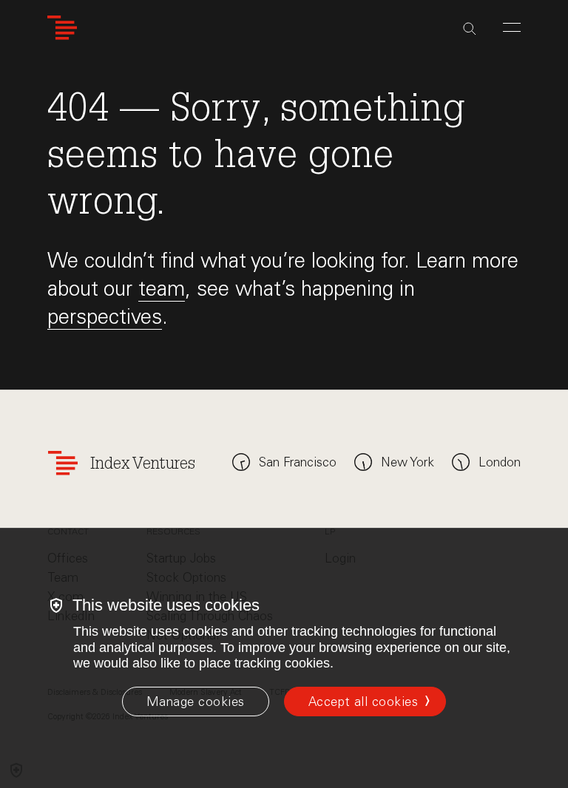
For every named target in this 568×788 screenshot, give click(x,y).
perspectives (104, 316)
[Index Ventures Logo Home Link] (62, 28)
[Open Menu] (512, 27)
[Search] (469, 28)
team (161, 288)
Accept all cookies (363, 701)
